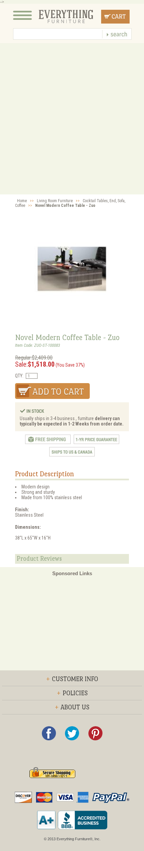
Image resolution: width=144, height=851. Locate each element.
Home (22, 200)
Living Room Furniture (55, 200)
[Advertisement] (72, 118)
